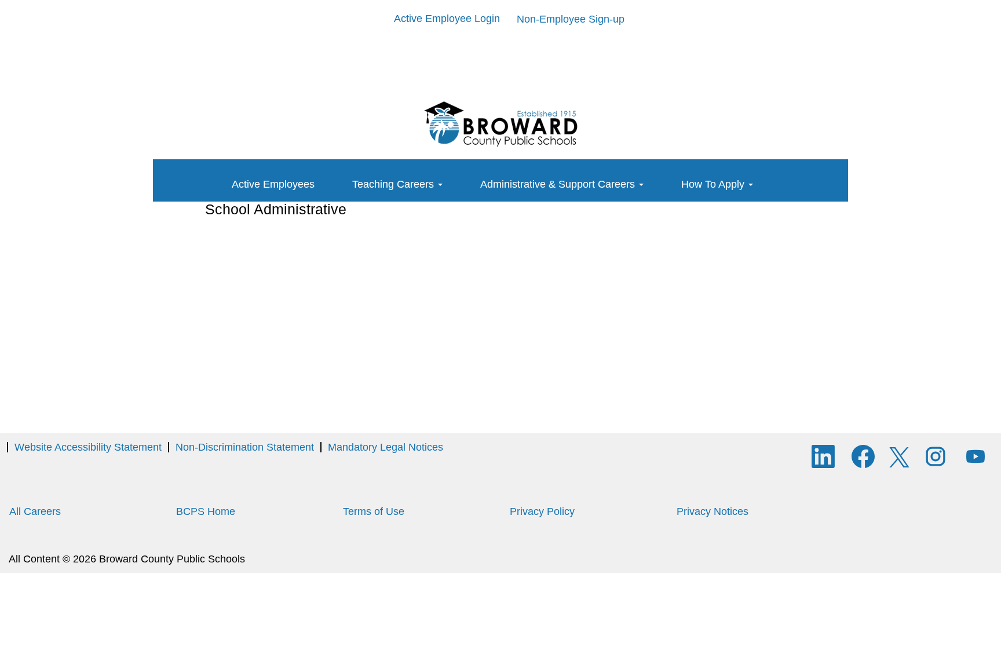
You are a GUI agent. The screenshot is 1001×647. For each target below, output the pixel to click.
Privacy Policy (542, 511)
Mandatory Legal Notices (385, 447)
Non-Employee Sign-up (570, 19)
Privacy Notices (712, 511)
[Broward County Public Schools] (500, 123)
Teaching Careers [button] (394, 184)
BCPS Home (205, 511)
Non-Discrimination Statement (245, 447)
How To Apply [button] (714, 184)
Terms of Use (373, 511)
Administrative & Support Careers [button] (559, 184)
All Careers (35, 511)
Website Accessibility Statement (88, 447)
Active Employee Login (447, 18)
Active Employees (273, 184)
